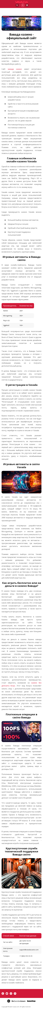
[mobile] (27, 5)
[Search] (17, 5)
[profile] (22, 5)
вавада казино (15, 69)
